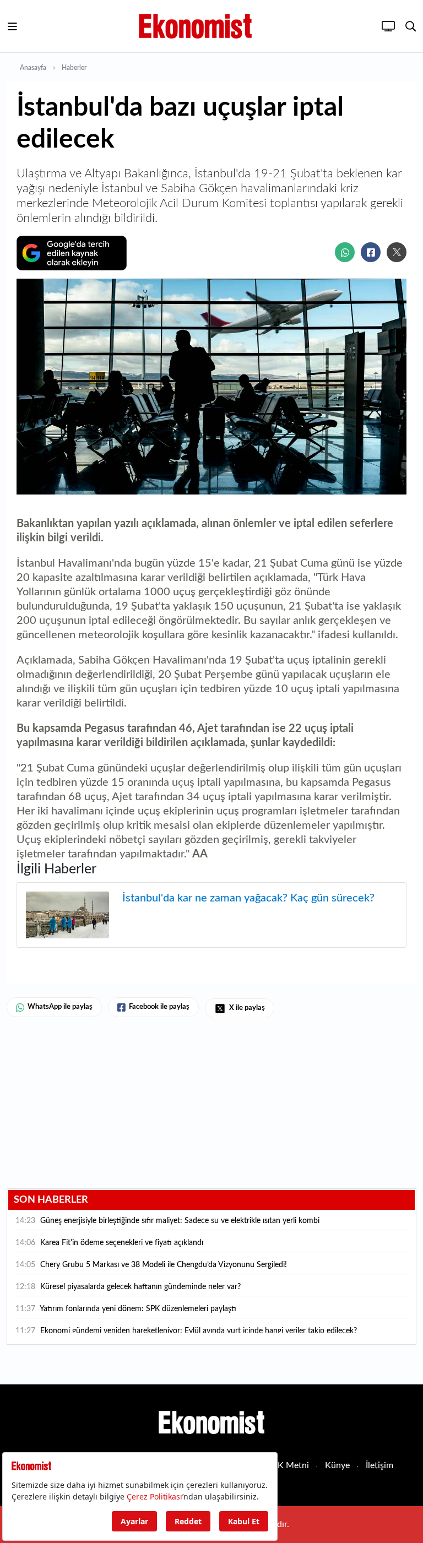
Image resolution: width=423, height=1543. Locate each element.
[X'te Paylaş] (396, 252)
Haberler (74, 67)
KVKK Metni (284, 1465)
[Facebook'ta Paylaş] (371, 252)
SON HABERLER (51, 1200)
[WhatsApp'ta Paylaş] (345, 252)
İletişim (379, 1465)
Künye (337, 1465)
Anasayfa (33, 67)
